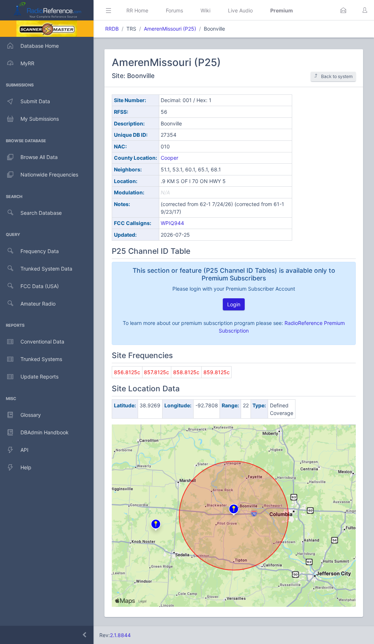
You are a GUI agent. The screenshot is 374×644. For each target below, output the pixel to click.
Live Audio (240, 10)
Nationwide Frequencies (49, 174)
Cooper (169, 158)
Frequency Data (39, 251)
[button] (343, 10)
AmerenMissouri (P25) (170, 29)
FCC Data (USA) (39, 286)
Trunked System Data (46, 268)
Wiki (205, 10)
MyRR (27, 63)
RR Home (137, 10)
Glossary (30, 415)
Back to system (337, 76)
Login (233, 304)
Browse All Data (39, 157)
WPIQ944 (172, 223)
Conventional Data (42, 341)
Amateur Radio (38, 303)
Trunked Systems (41, 359)
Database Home (39, 46)
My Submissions (39, 119)
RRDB (112, 29)
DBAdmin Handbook (44, 432)
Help (25, 467)
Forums (174, 10)
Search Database (41, 213)
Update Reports (39, 376)
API (24, 450)
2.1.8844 (120, 635)
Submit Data (35, 101)
